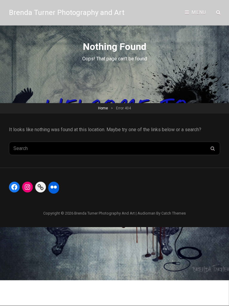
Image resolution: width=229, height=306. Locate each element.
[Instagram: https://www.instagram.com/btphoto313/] (27, 187)
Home (103, 108)
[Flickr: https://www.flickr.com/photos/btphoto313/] (53, 187)
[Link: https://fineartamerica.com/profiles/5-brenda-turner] (40, 187)
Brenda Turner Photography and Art (66, 12)
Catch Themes (173, 213)
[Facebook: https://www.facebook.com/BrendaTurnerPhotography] (14, 187)
